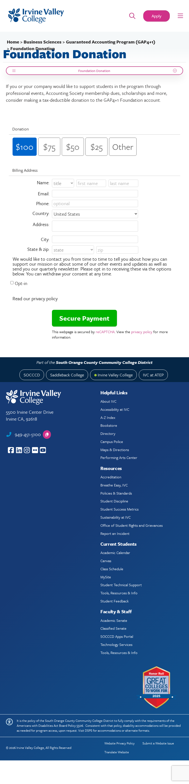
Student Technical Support (121, 584)
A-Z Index (107, 417)
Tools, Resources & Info (119, 593)
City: (45, 239)
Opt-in (21, 283)
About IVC (108, 401)
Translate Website (116, 752)
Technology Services (116, 644)
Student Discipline (114, 501)
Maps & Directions (114, 449)
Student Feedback (114, 601)
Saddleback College (67, 375)
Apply (156, 16)
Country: (40, 213)
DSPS (88, 730)
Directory (107, 433)
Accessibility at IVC (114, 409)
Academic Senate (113, 620)
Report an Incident (114, 533)
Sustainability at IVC (115, 517)
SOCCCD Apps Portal (116, 636)
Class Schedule (111, 568)
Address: (41, 224)
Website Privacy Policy (119, 743)
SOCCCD (32, 375)
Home (13, 42)
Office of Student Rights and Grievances (131, 525)
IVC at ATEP (153, 375)
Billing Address (25, 170)
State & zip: (38, 249)
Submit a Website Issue (158, 743)
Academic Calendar (115, 552)
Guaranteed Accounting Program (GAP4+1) (110, 42)
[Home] (59, 16)
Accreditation (110, 477)
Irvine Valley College (115, 375)
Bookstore (108, 425)
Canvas (105, 560)
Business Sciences (43, 42)
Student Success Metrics (119, 509)
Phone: (42, 203)
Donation (20, 129)
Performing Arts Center (118, 457)
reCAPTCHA (105, 331)
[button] (180, 16)
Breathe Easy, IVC (114, 485)
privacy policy (141, 331)
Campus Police (111, 441)
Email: (43, 193)
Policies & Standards (116, 493)
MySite (105, 577)
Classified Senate (113, 628)
